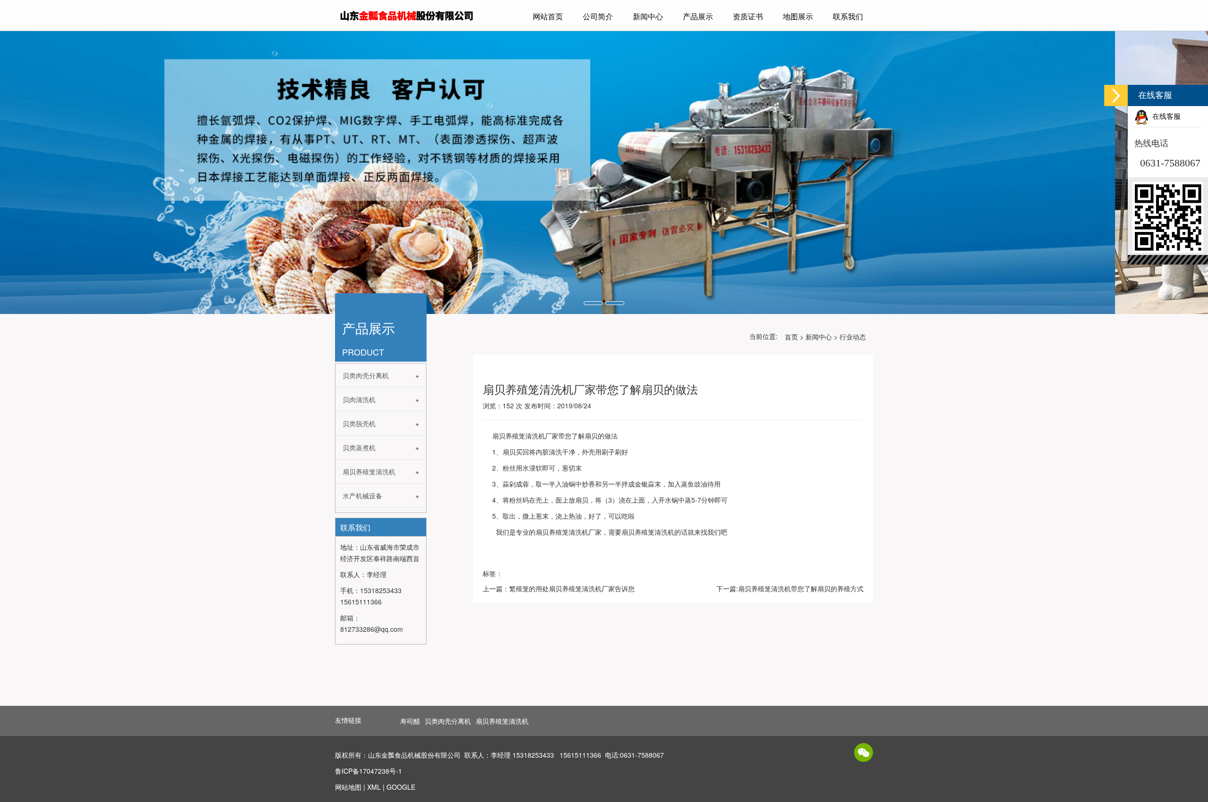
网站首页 (548, 16)
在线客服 (1165, 116)
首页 (791, 336)
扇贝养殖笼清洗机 (369, 471)
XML (374, 787)
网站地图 (348, 787)
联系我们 (848, 16)
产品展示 (698, 16)
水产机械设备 (362, 495)
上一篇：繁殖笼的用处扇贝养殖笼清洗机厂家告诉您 (559, 588)
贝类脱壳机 (359, 423)
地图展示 (798, 16)
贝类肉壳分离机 (366, 375)
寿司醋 (410, 721)
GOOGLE (400, 787)
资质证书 (748, 16)
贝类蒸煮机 (359, 447)
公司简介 (598, 16)
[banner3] (604, 172)
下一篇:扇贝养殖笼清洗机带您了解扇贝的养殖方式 (790, 588)
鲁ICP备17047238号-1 (368, 771)
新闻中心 (648, 16)
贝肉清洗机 (359, 399)
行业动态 (852, 336)
